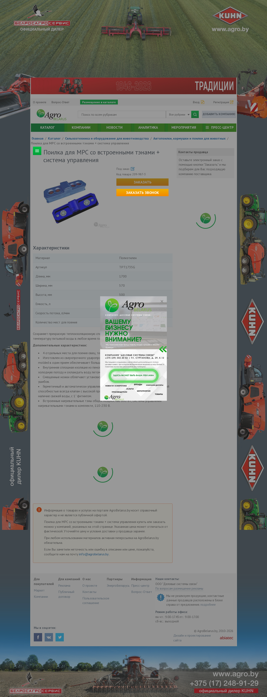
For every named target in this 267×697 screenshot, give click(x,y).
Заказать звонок (142, 192)
